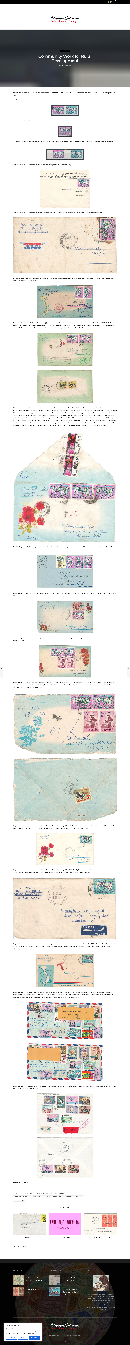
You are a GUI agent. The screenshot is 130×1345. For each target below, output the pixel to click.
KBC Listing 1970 (65, 1237)
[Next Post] (128, 672)
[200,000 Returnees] (29, 1224)
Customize (11, 1337)
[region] (23, 1332)
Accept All (34, 1337)
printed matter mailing (74, 1196)
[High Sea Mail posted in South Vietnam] (100, 1224)
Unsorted (23, 2)
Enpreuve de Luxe (59, 1193)
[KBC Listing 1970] (65, 1224)
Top (65, 1341)
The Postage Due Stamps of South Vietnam (71, 1279)
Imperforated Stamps (22, 1196)
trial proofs (19, 1200)
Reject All (23, 1337)
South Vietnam (62, 2)
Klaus (62, 65)
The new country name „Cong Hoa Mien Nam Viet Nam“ (71, 1292)
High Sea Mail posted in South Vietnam (100, 1237)
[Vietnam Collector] (65, 19)
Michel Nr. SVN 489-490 (40, 1196)
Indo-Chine (34, 2)
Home (15, 2)
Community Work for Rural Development (36, 1193)
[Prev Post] (1, 672)
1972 (16, 1193)
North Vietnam (48, 2)
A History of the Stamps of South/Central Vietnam (35, 1279)
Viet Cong (90, 2)
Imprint (101, 2)
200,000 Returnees (30, 1237)
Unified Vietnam (77, 2)
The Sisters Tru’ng (32, 1290)
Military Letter (57, 1196)
